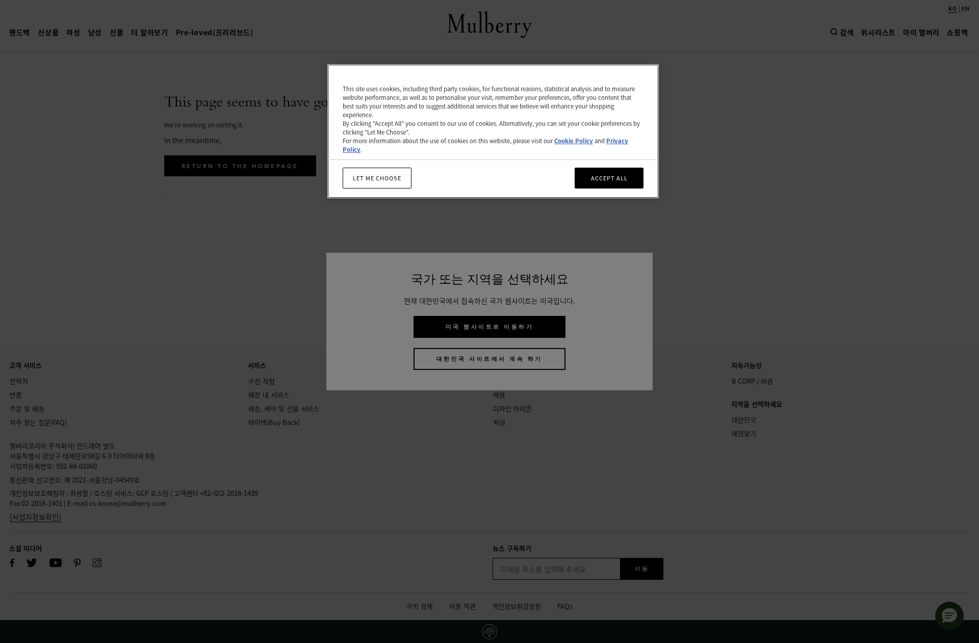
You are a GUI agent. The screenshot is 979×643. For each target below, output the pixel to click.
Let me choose (377, 178)
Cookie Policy (573, 141)
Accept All (609, 178)
